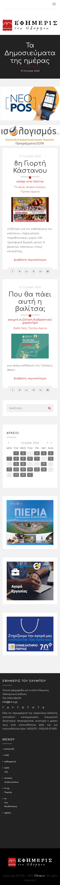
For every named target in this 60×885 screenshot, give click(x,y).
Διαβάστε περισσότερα (30, 259)
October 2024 (30, 443)
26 (43, 469)
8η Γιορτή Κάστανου (30, 167)
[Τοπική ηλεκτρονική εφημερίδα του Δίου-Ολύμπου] (30, 25)
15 (16, 464)
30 (23, 474)
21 (9, 469)
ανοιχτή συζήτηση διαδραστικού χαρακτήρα (30, 321)
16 (23, 464)
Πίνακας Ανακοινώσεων (30, 187)
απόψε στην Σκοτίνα (30, 181)
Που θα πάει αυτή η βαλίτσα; (30, 301)
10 (30, 458)
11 (37, 458)
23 (23, 469)
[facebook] (12, 271)
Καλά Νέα (19, 328)
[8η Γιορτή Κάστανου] (30, 209)
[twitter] (19, 271)
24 (30, 469)
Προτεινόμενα (30, 191)
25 (36, 469)
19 (44, 464)
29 (16, 474)
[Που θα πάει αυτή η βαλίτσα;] (30, 346)
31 (30, 474)
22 (16, 469)
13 (50, 458)
